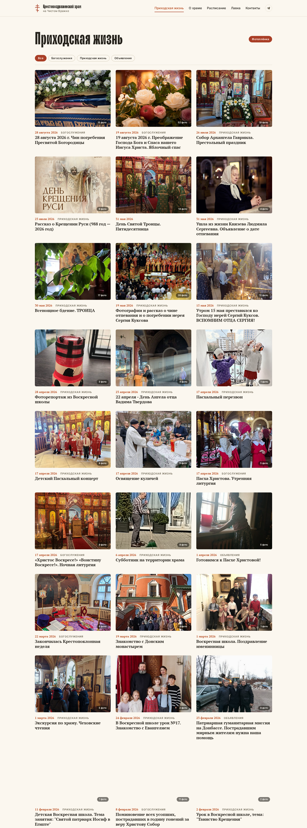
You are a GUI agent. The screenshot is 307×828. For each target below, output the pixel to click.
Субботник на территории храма (150, 560)
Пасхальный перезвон (219, 397)
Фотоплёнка (260, 39)
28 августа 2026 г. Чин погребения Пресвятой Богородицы (70, 140)
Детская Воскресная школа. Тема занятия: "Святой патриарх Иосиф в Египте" (72, 819)
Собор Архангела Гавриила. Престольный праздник (225, 140)
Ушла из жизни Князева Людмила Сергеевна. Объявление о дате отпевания (231, 229)
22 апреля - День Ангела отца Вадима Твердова (146, 399)
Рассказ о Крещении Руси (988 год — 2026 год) (72, 226)
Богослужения (61, 58)
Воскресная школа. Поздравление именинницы (231, 643)
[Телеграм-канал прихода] (268, 8)
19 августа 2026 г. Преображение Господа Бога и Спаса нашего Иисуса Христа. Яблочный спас (149, 142)
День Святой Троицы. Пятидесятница (138, 226)
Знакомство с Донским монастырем (140, 643)
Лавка (236, 8)
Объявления (123, 58)
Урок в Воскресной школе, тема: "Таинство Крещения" (230, 816)
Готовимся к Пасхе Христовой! (228, 560)
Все (40, 58)
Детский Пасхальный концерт (66, 478)
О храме (195, 8)
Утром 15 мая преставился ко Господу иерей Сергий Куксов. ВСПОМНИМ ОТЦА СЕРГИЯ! (227, 315)
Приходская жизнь (169, 8)
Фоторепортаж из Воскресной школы (66, 399)
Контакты (253, 8)
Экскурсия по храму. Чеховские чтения (68, 725)
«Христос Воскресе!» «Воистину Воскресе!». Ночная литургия (68, 562)
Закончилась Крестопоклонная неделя (67, 643)
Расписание (216, 8)
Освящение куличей (137, 478)
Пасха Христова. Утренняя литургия (224, 481)
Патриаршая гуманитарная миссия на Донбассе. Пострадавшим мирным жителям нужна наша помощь (233, 730)
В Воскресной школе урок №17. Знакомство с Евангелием (148, 725)
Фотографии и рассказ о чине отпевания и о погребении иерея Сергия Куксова (150, 315)
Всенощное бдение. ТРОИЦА (65, 310)
